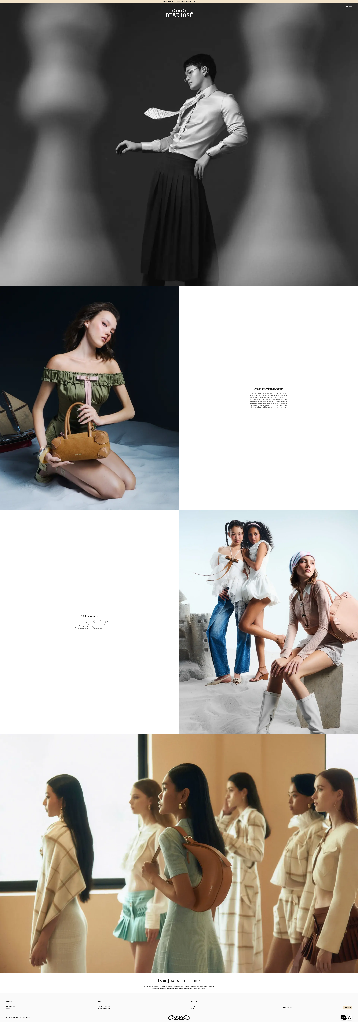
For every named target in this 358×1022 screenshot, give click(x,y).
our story (194, 1001)
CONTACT (194, 1006)
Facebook (9, 1001)
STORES (193, 1004)
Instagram (9, 1004)
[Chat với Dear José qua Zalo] (343, 1017)
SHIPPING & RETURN (104, 1009)
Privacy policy (103, 1004)
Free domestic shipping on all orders (179, 2)
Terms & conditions (104, 1006)
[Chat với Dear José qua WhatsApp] (349, 1017)
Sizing (192, 1009)
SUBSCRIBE (348, 1007)
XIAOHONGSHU (10, 1006)
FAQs (99, 1001)
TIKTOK (8, 1009)
